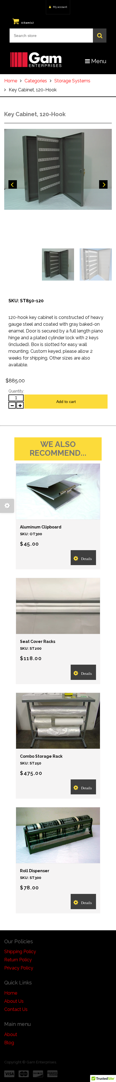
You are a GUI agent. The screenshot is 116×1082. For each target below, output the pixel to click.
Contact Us (16, 1009)
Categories (35, 80)
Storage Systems (72, 80)
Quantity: (16, 391)
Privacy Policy (18, 968)
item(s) (27, 22)
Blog (9, 1042)
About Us (14, 1001)
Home (10, 80)
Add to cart (66, 401)
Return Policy (18, 959)
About (10, 1034)
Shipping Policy (20, 951)
